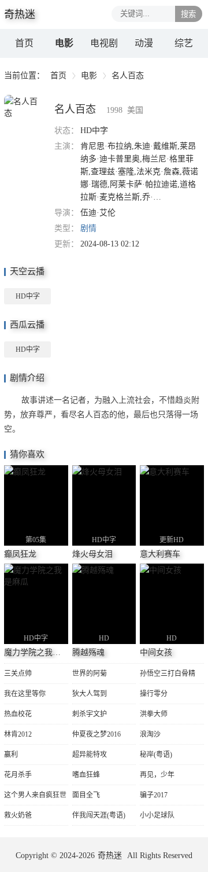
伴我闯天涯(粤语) (98, 815)
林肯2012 (18, 734)
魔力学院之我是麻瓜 (40, 652)
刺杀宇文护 (89, 714)
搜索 (188, 14)
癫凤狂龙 (20, 554)
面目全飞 (86, 795)
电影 (64, 43)
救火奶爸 (18, 815)
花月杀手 (18, 775)
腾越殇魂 (88, 652)
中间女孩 (156, 652)
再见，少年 (157, 775)
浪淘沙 (150, 734)
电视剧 (104, 43)
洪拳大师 (154, 714)
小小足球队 (157, 815)
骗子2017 (154, 795)
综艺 (183, 43)
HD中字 (28, 296)
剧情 (88, 228)
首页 (24, 43)
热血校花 (18, 714)
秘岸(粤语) (156, 754)
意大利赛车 (160, 554)
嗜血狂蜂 (86, 775)
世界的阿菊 (89, 673)
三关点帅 (18, 673)
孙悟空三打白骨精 (167, 673)
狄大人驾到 (89, 694)
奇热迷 (110, 855)
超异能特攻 (89, 754)
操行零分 (154, 694)
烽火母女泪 (92, 554)
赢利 (11, 754)
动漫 (144, 43)
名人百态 (75, 109)
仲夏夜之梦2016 (96, 734)
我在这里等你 (25, 694)
